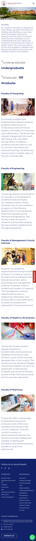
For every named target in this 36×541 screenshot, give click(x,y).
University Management (7, 497)
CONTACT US (9, 536)
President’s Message (24, 483)
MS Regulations (23, 493)
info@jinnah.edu (7, 527)
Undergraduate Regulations (26, 490)
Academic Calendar (24, 505)
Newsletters (34, 277)
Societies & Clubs (5, 478)
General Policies (23, 498)
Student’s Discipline (24, 500)
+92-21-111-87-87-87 (8, 524)
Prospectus (4, 484)
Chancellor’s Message (25, 480)
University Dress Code (25, 503)
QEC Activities (5, 494)
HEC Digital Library (24, 508)
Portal (20, 485)
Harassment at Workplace (8, 492)
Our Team (21, 510)
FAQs (2, 489)
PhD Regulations (23, 495)
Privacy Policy (4, 487)
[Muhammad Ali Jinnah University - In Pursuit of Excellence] (11, 3)
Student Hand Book (24, 488)
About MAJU (22, 478)
